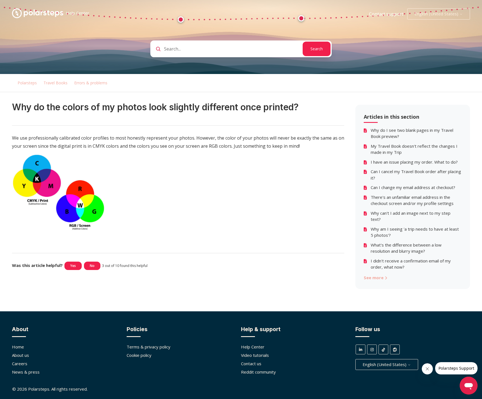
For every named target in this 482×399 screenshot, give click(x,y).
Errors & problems (90, 82)
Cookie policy (139, 355)
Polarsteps (27, 82)
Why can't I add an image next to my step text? (410, 216)
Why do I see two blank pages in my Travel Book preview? (412, 133)
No (92, 265)
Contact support (386, 14)
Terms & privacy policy (148, 347)
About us (20, 355)
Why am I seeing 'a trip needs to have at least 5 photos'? (415, 232)
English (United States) (436, 13)
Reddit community (258, 372)
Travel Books (56, 82)
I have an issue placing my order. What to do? (414, 162)
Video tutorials (255, 355)
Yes (73, 265)
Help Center (252, 347)
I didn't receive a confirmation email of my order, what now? (411, 264)
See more (374, 277)
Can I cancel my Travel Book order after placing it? (416, 175)
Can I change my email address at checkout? (413, 187)
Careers (19, 363)
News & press (26, 372)
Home (18, 347)
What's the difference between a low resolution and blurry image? (406, 248)
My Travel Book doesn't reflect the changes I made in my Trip (414, 149)
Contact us (251, 363)
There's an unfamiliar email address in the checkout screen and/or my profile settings (412, 200)
